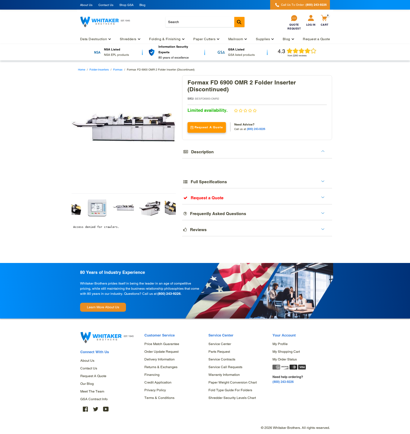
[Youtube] (106, 409)
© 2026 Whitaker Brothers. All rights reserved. (295, 428)
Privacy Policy (155, 390)
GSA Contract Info (94, 399)
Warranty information (224, 375)
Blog (142, 5)
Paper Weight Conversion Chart (232, 382)
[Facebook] (85, 409)
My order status (284, 359)
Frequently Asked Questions (216, 213)
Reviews (197, 229)
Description (201, 151)
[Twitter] (96, 409)
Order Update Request (161, 352)
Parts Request (219, 352)
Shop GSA (126, 5)
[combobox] (205, 22)
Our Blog (87, 384)
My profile (280, 344)
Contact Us (105, 5)
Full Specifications (207, 181)
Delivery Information (159, 359)
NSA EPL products (116, 54)
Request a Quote (93, 376)
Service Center (219, 344)
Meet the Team (92, 391)
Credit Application (157, 382)
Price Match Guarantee (161, 344)
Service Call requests (225, 367)
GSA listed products (241, 54)
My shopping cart (286, 352)
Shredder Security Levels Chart (232, 398)
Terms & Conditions (159, 398)
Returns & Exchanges (160, 367)
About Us (86, 5)
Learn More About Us (103, 307)
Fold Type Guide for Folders (230, 390)
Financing (152, 375)
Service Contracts (221, 359)
